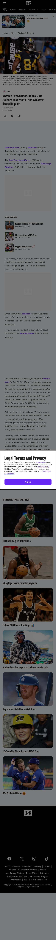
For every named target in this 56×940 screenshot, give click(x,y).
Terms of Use (41, 462)
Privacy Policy (43, 467)
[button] (28, 482)
